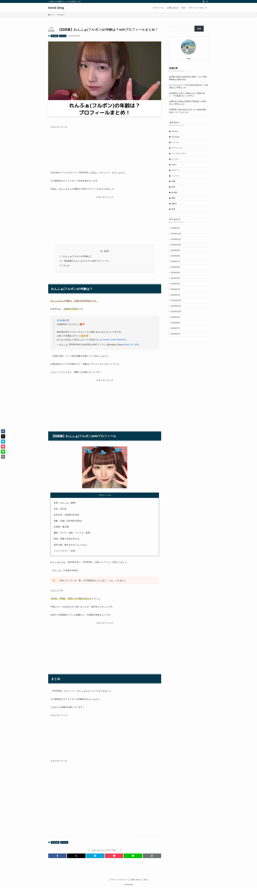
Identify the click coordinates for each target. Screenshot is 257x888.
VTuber (174, 131)
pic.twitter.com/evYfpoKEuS (113, 339)
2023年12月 (176, 300)
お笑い (174, 165)
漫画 (173, 198)
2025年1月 (175, 228)
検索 (199, 29)
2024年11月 (176, 239)
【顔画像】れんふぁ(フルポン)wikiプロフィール (86, 261)
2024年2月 (175, 289)
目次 (145, 880)
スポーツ (175, 170)
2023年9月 (175, 317)
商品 (173, 187)
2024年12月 (176, 234)
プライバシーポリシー (119, 880)
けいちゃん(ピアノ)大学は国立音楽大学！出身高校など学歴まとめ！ (188, 86)
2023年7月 (175, 328)
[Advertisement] (104, 147)
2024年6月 (175, 267)
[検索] (207, 1)
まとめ (66, 265)
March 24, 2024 (131, 344)
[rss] (203, 1)
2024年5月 (175, 272)
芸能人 (174, 203)
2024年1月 (175, 295)
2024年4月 (175, 278)
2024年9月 (175, 250)
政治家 (174, 192)
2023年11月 (176, 306)
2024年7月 (175, 261)
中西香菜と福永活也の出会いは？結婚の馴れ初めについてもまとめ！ (188, 110)
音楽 (173, 209)
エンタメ (175, 159)
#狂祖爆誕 (62, 320)
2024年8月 (175, 256)
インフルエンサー (178, 153)
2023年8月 (175, 323)
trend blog (56, 7)
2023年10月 (176, 311)
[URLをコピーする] (152, 855)
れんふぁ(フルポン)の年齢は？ (77, 256)
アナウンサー (177, 148)
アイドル (63, 36)
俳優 (173, 181)
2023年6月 (175, 334)
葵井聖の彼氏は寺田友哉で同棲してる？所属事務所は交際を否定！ (188, 78)
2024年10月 (176, 245)
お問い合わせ (135, 880)
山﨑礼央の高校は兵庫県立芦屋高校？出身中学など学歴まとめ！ (188, 102)
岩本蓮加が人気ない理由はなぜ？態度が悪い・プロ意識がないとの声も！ (187, 94)
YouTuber (54, 36)
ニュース (175, 176)
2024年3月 (175, 284)
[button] (57, 855)
